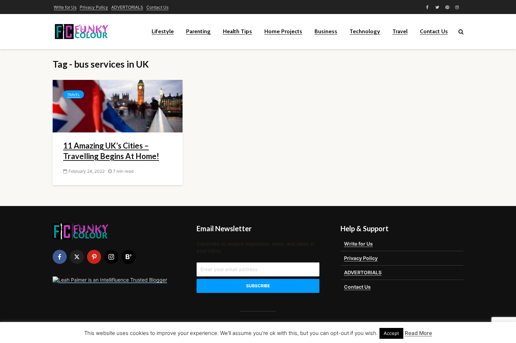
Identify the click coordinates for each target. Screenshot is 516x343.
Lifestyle (163, 31)
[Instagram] (111, 257)
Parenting (198, 31)
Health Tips (237, 31)
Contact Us (157, 7)
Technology (365, 31)
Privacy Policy (94, 7)
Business (326, 31)
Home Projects (283, 31)
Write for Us (65, 7)
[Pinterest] (94, 257)
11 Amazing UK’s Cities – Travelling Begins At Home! (111, 151)
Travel (400, 31)
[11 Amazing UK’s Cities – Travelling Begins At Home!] (118, 105)
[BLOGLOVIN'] (128, 257)
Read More (418, 333)
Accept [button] (391, 333)
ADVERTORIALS (127, 7)
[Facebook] (60, 257)
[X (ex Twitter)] (77, 257)
